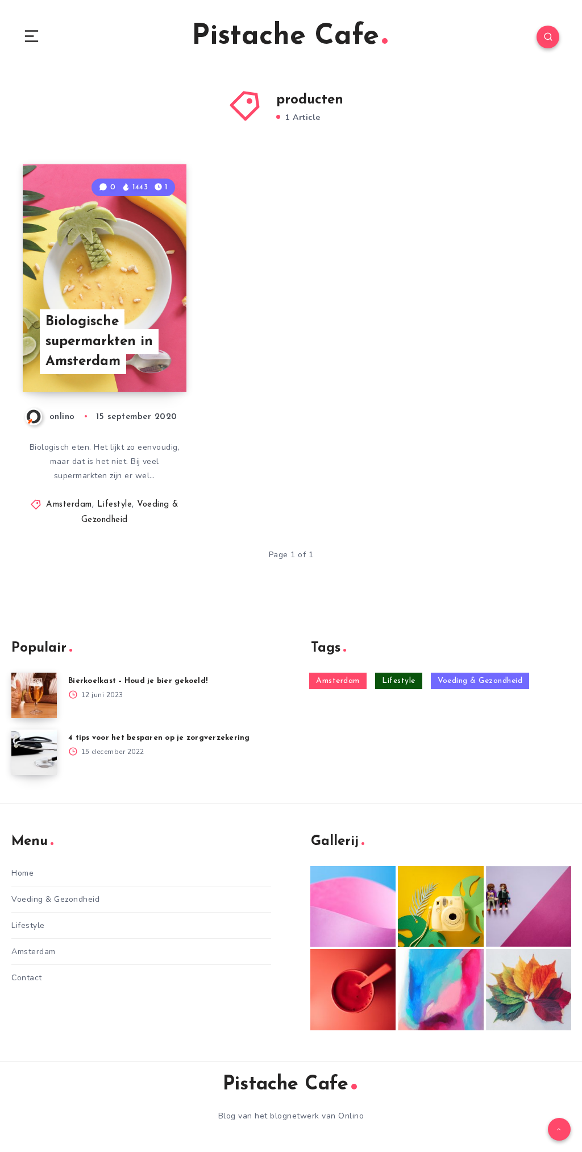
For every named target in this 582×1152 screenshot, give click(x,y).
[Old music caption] (528, 906)
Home (22, 873)
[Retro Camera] (440, 906)
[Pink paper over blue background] (353, 906)
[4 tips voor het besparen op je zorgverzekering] (34, 752)
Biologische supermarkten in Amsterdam (99, 341)
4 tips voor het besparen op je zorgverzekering (159, 737)
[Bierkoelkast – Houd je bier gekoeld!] (34, 695)
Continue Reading (146, 359)
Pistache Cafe (285, 36)
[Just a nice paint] (440, 989)
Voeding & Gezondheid (480, 681)
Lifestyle (114, 504)
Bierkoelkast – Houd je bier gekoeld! (137, 681)
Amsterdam (69, 504)
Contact (26, 977)
